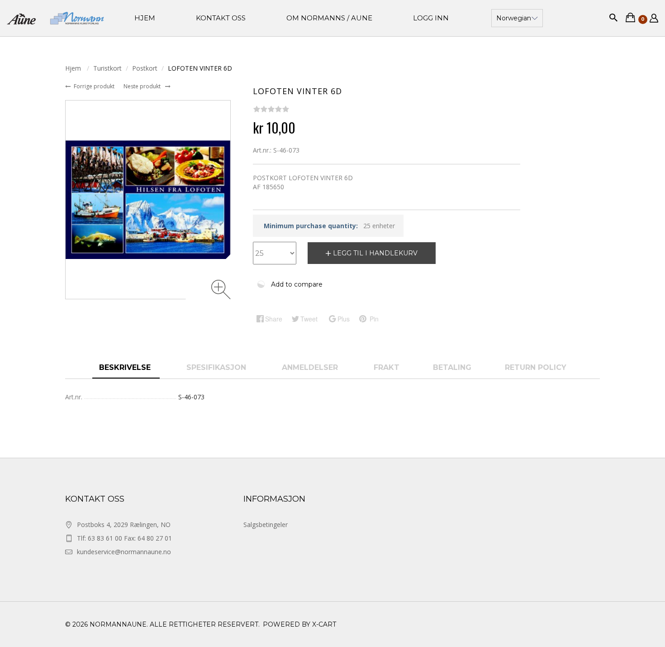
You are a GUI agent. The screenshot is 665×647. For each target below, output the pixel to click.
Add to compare (297, 284)
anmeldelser (311, 367)
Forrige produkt (95, 86)
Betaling (452, 367)
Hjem (74, 68)
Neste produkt (143, 86)
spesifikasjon (217, 367)
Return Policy (535, 367)
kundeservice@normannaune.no (124, 551)
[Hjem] (55, 18)
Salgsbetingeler (265, 524)
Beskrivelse (126, 367)
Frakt (386, 367)
